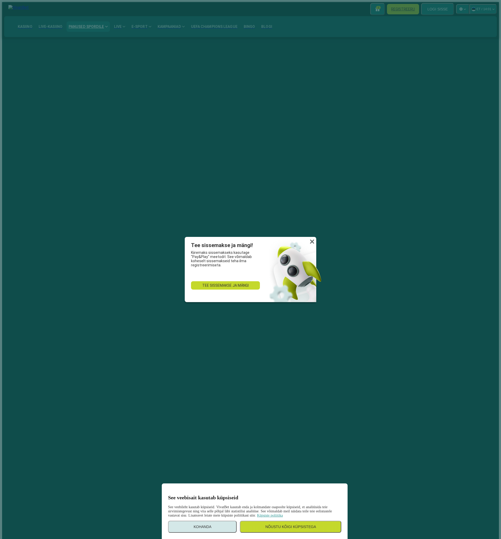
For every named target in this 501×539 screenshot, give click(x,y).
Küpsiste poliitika (270, 515)
